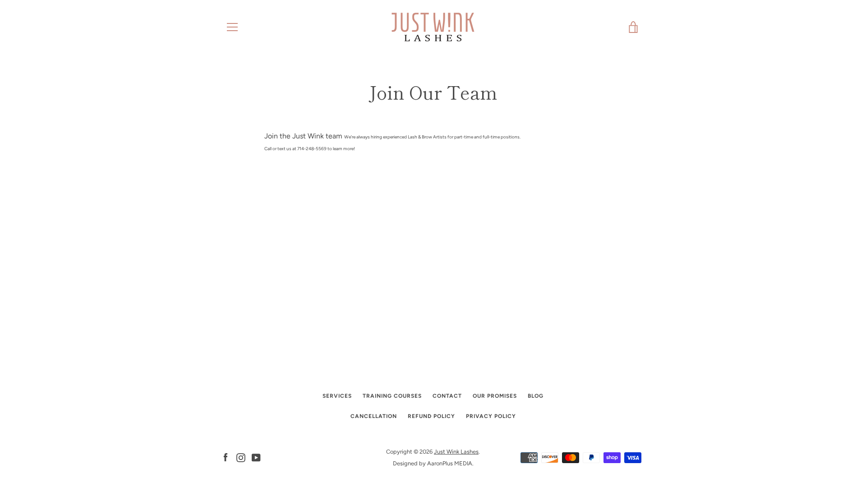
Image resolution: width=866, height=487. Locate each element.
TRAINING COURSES (392, 396)
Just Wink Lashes (456, 451)
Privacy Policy (491, 416)
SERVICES (337, 396)
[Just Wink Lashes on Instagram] (240, 457)
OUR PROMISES (495, 396)
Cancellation (373, 416)
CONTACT (447, 396)
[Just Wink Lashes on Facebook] (225, 457)
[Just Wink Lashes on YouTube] (256, 457)
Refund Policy (431, 416)
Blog (536, 396)
